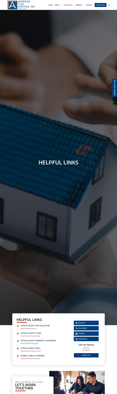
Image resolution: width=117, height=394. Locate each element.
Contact (89, 5)
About (57, 5)
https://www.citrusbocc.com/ (31, 351)
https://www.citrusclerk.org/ (30, 336)
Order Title (100, 5)
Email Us (87, 350)
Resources (68, 5)
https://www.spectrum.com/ (30, 359)
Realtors (81, 323)
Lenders (81, 333)
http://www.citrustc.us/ (28, 328)
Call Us (86, 348)
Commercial (82, 339)
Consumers (82, 328)
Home (50, 5)
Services (79, 5)
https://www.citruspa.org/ (29, 343)
